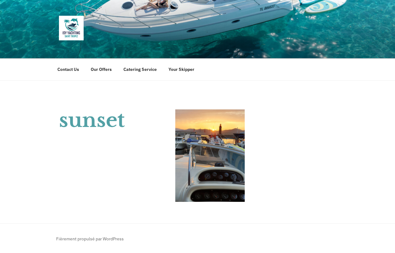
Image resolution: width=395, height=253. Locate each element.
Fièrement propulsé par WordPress (90, 239)
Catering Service (140, 69)
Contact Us (68, 69)
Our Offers (101, 69)
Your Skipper (181, 69)
